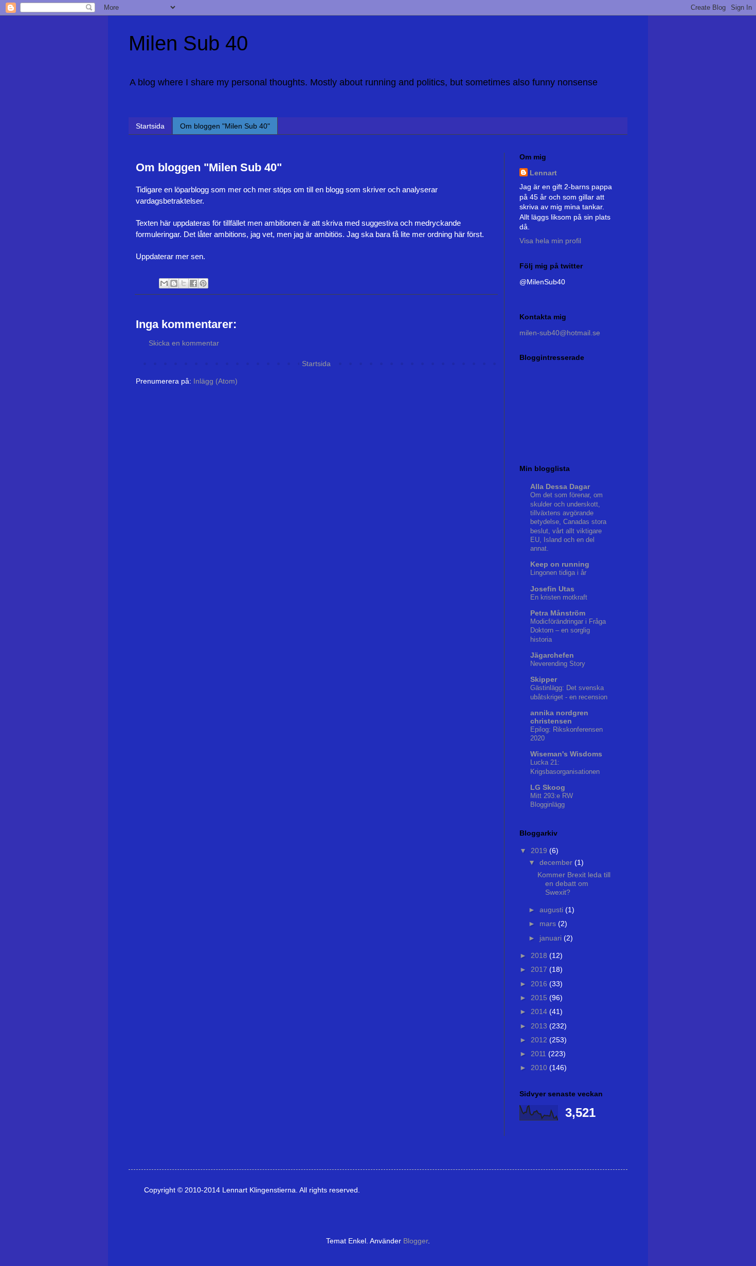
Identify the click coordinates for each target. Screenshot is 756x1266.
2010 (540, 1067)
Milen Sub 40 (188, 43)
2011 (539, 1054)
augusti (552, 910)
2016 (540, 984)
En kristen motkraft (558, 597)
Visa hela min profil (550, 241)
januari (551, 938)
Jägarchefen (552, 655)
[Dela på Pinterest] (203, 283)
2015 (540, 997)
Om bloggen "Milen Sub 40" (225, 126)
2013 (540, 1026)
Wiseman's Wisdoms (566, 754)
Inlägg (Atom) (215, 381)
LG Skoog (547, 787)
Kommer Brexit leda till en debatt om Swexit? (573, 883)
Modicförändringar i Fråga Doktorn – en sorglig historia (568, 630)
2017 (540, 969)
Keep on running (559, 564)
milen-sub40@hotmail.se (559, 333)
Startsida (150, 126)
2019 (540, 850)
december (556, 862)
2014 (540, 1011)
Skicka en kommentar (184, 343)
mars (548, 923)
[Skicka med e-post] (164, 283)
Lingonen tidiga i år (558, 572)
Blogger (415, 1241)
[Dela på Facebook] (193, 283)
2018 (540, 955)
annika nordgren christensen (559, 717)
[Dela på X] (183, 283)
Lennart (543, 173)
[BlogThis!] (174, 283)
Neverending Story (557, 663)
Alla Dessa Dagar (560, 486)
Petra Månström (557, 613)
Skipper (543, 679)
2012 (540, 1040)
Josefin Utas (552, 589)
